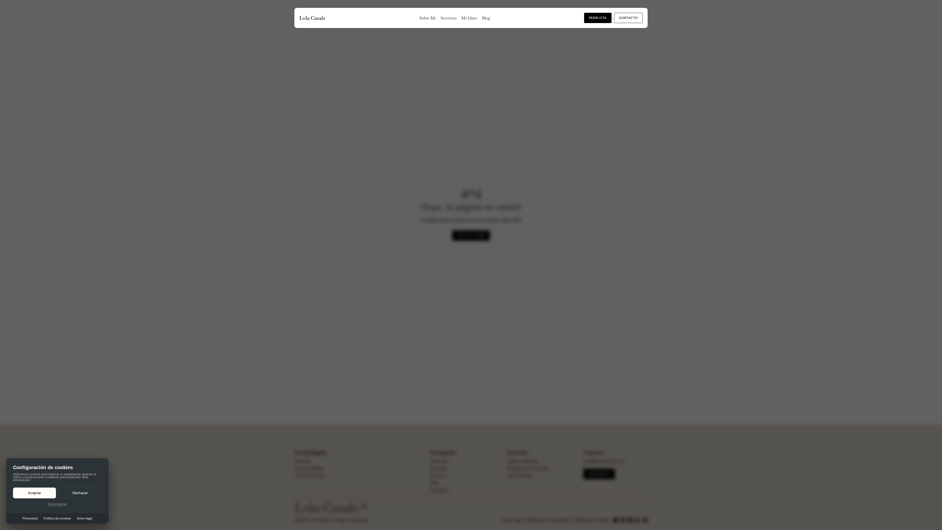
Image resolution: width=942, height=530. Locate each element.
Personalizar (57, 504)
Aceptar (34, 493)
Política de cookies (57, 518)
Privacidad (30, 518)
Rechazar (80, 493)
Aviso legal (84, 518)
